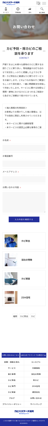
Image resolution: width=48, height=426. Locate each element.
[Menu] (44, 3)
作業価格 (18, 12)
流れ (30, 12)
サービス (6, 12)
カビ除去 (24, 316)
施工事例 (42, 12)
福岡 (15, 316)
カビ (33, 316)
